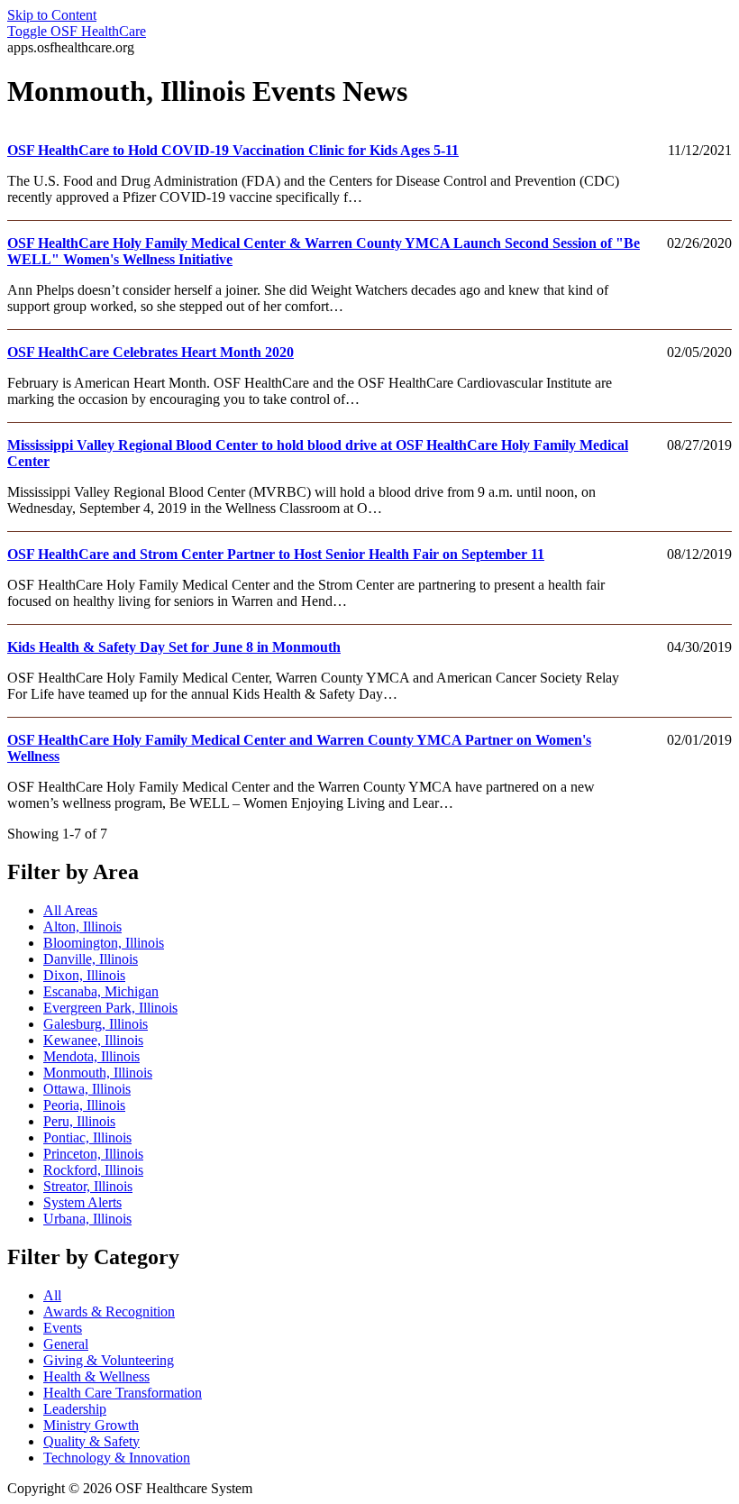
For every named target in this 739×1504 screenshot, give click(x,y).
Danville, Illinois (90, 959)
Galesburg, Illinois (95, 1024)
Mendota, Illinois (91, 1056)
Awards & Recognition (109, 1311)
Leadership (74, 1409)
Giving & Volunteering (108, 1360)
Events (62, 1327)
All (52, 1295)
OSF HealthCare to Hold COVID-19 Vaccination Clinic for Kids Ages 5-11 (233, 150)
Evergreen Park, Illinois (110, 1007)
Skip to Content (51, 15)
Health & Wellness (96, 1376)
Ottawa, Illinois (87, 1088)
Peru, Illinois (79, 1121)
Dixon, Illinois (84, 975)
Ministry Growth (91, 1425)
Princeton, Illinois (93, 1153)
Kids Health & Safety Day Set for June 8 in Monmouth (174, 647)
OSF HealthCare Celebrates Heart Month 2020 (150, 352)
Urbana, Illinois (87, 1218)
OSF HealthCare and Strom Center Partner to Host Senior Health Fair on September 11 (275, 554)
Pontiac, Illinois (87, 1137)
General (65, 1344)
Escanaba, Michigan (101, 991)
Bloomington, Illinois (103, 942)
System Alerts (82, 1202)
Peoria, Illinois (84, 1105)
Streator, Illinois (87, 1186)
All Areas (70, 910)
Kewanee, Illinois (93, 1040)
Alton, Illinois (82, 926)
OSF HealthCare (76, 31)
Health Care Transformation (122, 1392)
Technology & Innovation (116, 1457)
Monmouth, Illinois (97, 1072)
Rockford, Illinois (93, 1170)
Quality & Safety (91, 1441)
